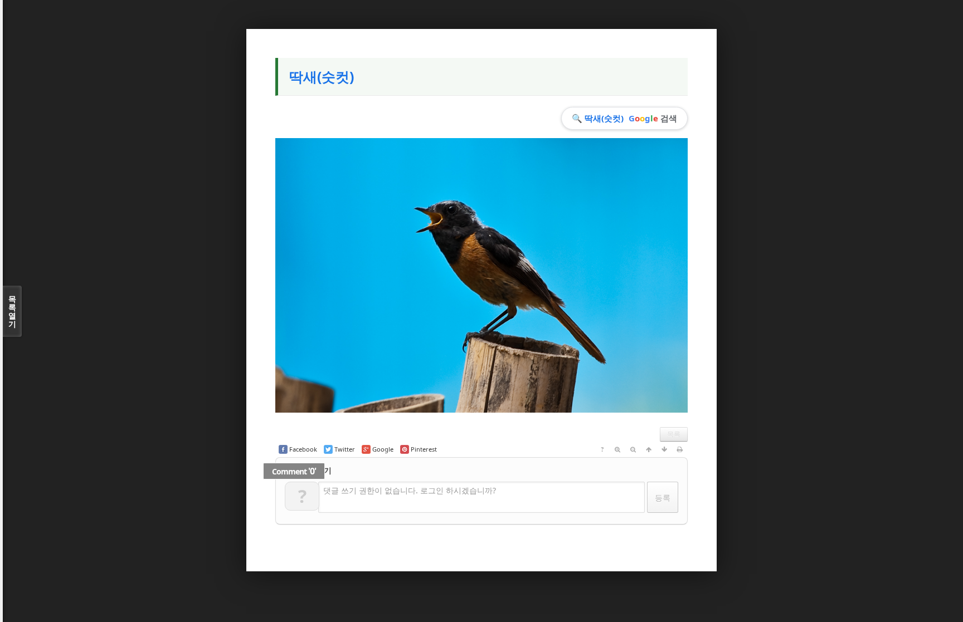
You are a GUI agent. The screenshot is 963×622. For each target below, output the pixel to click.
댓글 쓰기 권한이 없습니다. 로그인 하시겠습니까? (409, 490)
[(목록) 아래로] (664, 449)
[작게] (633, 449)
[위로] (648, 449)
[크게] (617, 449)
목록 (673, 434)
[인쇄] (680, 449)
